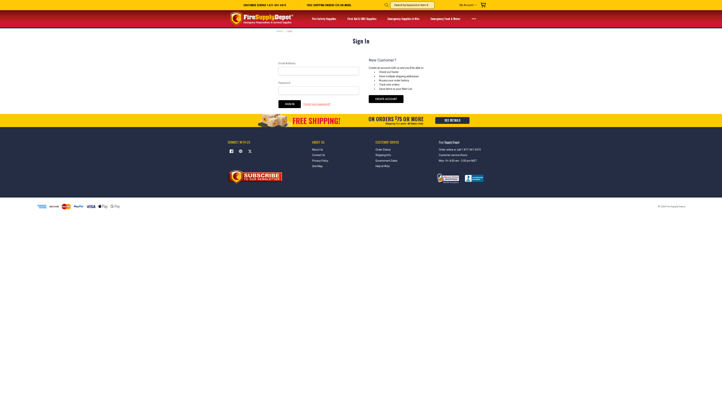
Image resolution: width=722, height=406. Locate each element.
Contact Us (318, 155)
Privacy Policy (320, 160)
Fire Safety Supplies (324, 19)
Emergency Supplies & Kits (404, 19)
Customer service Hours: (453, 155)
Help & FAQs (382, 166)
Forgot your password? (317, 104)
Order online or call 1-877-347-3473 (460, 149)
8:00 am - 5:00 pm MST (463, 160)
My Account (467, 5)
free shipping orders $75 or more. (329, 5)
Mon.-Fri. (444, 160)
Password (284, 82)
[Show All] (474, 18)
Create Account (386, 99)
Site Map (317, 166)
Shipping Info (383, 155)
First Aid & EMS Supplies (362, 19)
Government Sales (386, 160)
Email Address (287, 63)
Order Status (383, 149)
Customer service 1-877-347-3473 (264, 5)
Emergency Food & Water (446, 19)
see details (452, 120)
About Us (317, 149)
